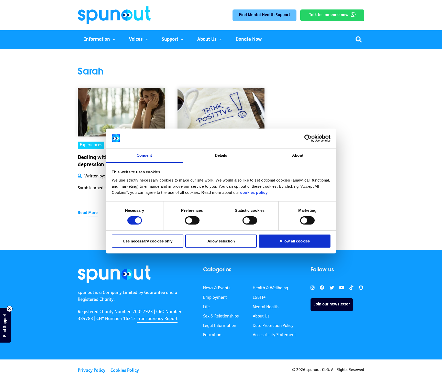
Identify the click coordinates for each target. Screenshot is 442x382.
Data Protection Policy (273, 326)
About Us (207, 39)
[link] (114, 274)
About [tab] (297, 155)
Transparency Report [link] (157, 319)
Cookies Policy (124, 370)
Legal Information (219, 326)
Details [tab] (221, 155)
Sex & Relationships (221, 316)
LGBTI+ (259, 298)
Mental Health (266, 307)
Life (206, 307)
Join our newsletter (332, 304)
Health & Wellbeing (270, 288)
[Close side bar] (9, 309)
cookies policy (254, 192)
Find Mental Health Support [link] (264, 15)
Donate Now (249, 39)
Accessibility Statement (274, 335)
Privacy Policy (91, 370)
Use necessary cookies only (147, 241)
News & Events (216, 288)
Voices (136, 39)
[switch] (192, 220)
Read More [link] (88, 213)
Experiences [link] (91, 145)
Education (212, 335)
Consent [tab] (144, 155)
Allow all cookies (295, 241)
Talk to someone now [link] (329, 15)
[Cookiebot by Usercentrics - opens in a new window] (308, 138)
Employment (215, 298)
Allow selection (221, 241)
